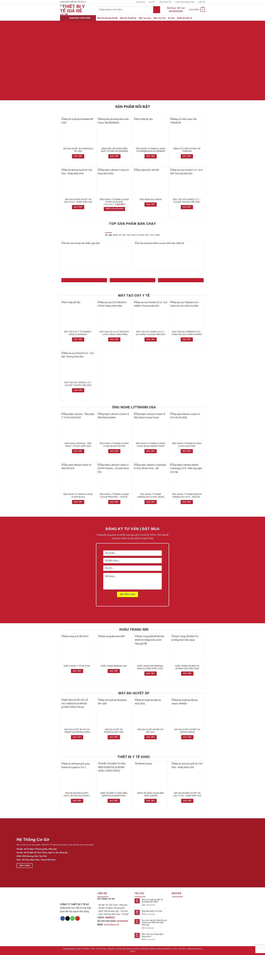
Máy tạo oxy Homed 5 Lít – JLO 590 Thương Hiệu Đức (187, 200)
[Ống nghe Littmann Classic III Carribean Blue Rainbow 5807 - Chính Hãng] (150, 131)
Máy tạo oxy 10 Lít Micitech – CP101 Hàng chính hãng (114, 333)
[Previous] (60, 257)
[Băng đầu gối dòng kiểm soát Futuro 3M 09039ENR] (114, 131)
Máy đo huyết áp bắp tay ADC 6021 (151, 730)
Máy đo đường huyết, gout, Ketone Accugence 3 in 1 (77, 794)
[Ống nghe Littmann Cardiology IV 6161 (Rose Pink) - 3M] (150, 477)
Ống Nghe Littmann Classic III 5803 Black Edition (114, 444)
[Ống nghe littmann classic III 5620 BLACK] (78, 477)
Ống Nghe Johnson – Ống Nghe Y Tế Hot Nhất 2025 (78, 444)
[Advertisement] (132, 935)
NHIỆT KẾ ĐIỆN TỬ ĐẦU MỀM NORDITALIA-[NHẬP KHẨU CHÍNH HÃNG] (113, 794)
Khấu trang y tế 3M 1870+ (77, 666)
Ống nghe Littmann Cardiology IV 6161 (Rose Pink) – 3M (150, 495)
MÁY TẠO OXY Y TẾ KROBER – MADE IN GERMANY (78, 333)
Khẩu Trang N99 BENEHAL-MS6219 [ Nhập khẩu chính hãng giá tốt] (150, 667)
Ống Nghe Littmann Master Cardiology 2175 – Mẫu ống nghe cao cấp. (187, 495)
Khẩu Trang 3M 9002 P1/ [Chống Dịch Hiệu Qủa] (187, 667)
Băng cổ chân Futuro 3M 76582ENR (186, 149)
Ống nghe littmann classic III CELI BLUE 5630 (187, 444)
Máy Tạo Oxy (145, 18)
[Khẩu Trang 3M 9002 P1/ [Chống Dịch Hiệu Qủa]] (187, 649)
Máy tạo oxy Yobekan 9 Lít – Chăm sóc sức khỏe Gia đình (187, 333)
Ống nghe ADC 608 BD (151, 199)
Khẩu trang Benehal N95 (114, 666)
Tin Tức (152, 2)
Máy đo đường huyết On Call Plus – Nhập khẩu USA (78, 200)
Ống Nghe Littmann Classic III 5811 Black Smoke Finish (150, 444)
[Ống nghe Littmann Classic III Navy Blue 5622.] (114, 182)
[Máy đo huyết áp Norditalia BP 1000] (78, 131)
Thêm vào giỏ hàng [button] (114, 208)
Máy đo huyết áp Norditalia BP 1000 (78, 149)
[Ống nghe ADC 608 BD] (150, 182)
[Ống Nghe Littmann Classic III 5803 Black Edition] (114, 426)
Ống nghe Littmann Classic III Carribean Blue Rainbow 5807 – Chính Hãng (150, 149)
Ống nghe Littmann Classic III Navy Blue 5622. (114, 200)
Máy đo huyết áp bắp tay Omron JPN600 (187, 730)
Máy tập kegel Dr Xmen (152, 911)
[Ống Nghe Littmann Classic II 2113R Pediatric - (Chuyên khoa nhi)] (114, 477)
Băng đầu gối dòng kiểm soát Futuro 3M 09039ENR (114, 149)
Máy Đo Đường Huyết (107, 18)
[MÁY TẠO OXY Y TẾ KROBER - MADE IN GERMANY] (78, 315)
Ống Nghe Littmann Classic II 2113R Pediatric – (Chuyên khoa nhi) (114, 495)
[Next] (204, 257)
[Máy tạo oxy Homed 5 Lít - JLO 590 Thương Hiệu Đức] (187, 182)
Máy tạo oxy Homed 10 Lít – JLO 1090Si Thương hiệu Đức (150, 333)
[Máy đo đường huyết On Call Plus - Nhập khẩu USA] (78, 182)
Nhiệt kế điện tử (184, 18)
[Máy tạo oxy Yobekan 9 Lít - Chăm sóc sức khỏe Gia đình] (187, 315)
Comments (148, 905)
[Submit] (156, 9)
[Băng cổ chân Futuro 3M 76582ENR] (187, 131)
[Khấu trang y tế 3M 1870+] (77, 649)
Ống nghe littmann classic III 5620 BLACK (78, 495)
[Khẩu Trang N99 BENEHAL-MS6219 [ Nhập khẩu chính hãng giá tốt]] (150, 649)
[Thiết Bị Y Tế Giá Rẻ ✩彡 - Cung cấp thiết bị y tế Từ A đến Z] (73, 9)
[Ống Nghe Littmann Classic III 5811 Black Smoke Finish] (150, 426)
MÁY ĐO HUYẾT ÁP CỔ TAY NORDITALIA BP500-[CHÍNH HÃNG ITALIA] (77, 730)
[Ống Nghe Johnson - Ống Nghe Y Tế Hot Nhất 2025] (78, 426)
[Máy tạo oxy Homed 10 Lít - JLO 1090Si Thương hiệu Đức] (150, 315)
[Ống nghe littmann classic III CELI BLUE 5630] (187, 426)
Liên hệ (201, 2)
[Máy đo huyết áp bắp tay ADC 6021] (150, 712)
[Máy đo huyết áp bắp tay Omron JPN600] (187, 712)
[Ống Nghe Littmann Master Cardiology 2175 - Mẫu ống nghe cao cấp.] (187, 477)
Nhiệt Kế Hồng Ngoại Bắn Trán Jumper (150, 794)
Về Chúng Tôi (165, 2)
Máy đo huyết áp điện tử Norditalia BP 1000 (152, 900)
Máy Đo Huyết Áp (128, 18)
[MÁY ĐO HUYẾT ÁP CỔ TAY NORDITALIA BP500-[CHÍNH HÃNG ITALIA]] (77, 712)
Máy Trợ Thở (160, 18)
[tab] (108, 235)
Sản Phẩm (140, 2)
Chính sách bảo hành (185, 2)
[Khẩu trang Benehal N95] (113, 649)
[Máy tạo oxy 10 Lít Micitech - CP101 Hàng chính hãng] (114, 315)
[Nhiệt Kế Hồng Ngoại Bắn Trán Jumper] (150, 776)
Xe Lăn (171, 18)
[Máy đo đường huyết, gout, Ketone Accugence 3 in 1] (77, 776)
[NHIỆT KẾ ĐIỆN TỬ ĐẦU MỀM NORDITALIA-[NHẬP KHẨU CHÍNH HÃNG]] (113, 776)
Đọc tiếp (78, 156)
